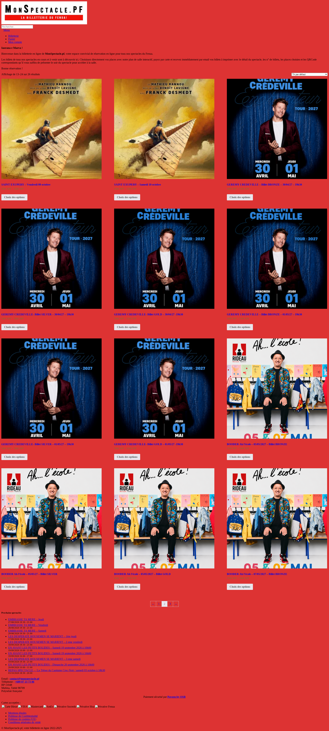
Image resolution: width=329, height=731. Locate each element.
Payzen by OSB (176, 696)
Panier (11, 39)
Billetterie (13, 35)
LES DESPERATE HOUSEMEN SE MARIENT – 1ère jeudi (42, 636)
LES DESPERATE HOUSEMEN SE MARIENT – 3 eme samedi (44, 659)
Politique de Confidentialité (23, 716)
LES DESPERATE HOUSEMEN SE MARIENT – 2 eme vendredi (45, 642)
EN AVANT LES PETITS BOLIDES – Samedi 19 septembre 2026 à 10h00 (49, 647)
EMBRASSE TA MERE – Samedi (27, 630)
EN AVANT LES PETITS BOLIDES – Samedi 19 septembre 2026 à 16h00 (49, 653)
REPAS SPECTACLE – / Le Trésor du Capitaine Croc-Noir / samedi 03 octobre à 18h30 (56, 670)
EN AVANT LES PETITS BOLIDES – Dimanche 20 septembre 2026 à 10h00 (51, 664)
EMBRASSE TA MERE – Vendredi (28, 625)
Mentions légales (17, 712)
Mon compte (15, 42)
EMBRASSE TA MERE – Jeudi (26, 619)
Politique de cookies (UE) (22, 719)
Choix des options (14, 197)
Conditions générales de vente (24, 722)
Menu (6, 30)
